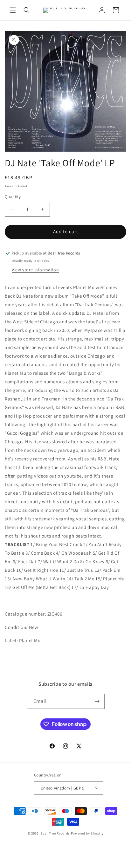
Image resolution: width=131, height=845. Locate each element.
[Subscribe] (97, 701)
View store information (35, 270)
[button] (13, 10)
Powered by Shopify (87, 833)
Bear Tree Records (55, 833)
